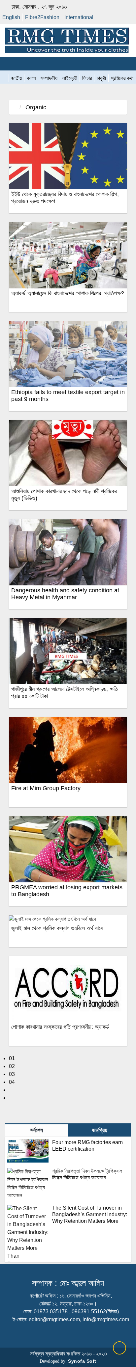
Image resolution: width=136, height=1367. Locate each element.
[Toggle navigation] (8, 64)
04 (12, 1082)
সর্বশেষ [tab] (36, 1130)
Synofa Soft (82, 1361)
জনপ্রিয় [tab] (99, 1130)
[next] (11, 1090)
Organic (35, 107)
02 (12, 1066)
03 (12, 1074)
